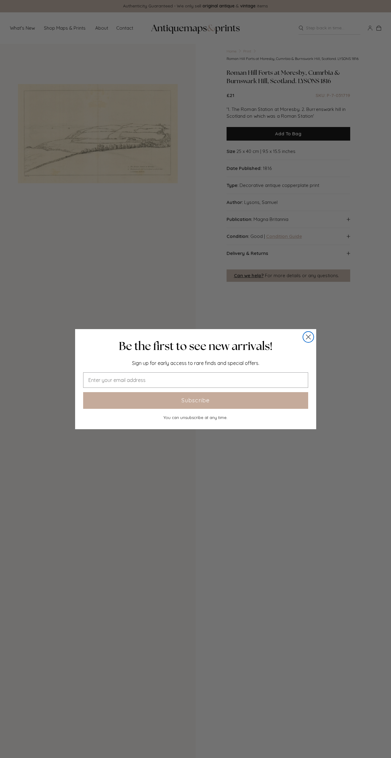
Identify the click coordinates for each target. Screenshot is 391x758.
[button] (195, 346)
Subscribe (195, 400)
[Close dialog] (308, 337)
